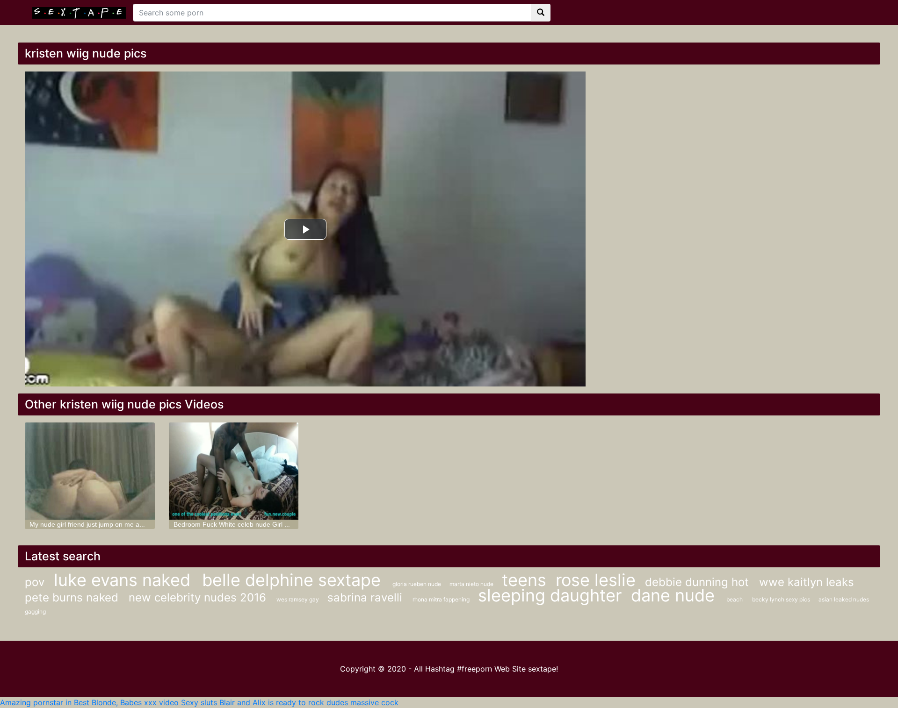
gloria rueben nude (417, 583)
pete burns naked (73, 597)
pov (34, 582)
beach (734, 599)
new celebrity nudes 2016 (199, 597)
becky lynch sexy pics (781, 599)
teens (524, 580)
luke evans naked (124, 580)
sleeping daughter (550, 595)
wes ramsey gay (298, 599)
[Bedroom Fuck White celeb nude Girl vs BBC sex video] (233, 471)
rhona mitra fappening (442, 599)
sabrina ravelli (366, 597)
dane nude (675, 595)
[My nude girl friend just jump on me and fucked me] (89, 471)
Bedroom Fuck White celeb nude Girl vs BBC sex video (255, 524)
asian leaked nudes (843, 599)
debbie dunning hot (698, 582)
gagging (35, 611)
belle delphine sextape (293, 580)
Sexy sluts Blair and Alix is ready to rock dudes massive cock (289, 702)
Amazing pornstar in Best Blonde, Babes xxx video (89, 702)
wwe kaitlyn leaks (806, 582)
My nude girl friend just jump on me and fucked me (104, 524)
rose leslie (596, 580)
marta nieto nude (472, 583)
